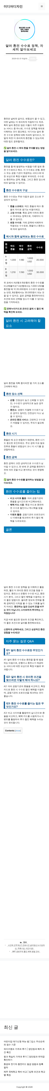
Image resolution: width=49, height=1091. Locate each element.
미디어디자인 (13, 6)
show (17, 731)
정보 (25, 942)
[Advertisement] (24, 91)
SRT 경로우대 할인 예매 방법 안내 (25, 951)
